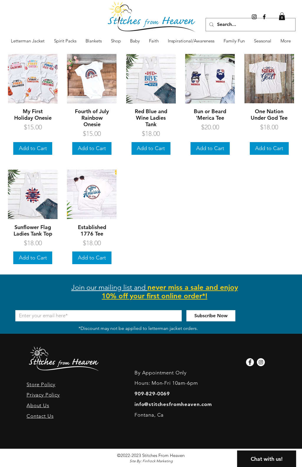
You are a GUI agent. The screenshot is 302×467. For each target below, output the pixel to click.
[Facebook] (250, 362)
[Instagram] (254, 17)
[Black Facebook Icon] (264, 17)
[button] (263, 41)
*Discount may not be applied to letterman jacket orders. (138, 328)
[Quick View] (33, 78)
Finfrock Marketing (157, 461)
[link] (282, 16)
